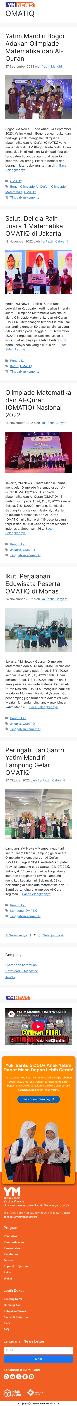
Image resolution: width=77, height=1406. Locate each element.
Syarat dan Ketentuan (21, 965)
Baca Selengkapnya (43, 707)
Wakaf (8, 1278)
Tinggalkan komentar (25, 197)
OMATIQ (16, 181)
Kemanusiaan (12, 1248)
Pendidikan (18, 360)
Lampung (17, 910)
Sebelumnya (16, 935)
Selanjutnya (53, 935)
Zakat (7, 1272)
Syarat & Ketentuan (16, 1317)
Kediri (14, 366)
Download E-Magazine (21, 971)
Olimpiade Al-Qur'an (34, 186)
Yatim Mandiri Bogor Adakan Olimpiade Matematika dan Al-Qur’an (35, 47)
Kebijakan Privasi (15, 1311)
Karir (7, 1323)
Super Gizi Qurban (16, 1266)
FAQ (6, 1329)
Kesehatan (11, 1254)
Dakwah (9, 1260)
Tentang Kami (13, 1299)
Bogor (14, 186)
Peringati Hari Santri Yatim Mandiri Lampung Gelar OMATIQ (34, 761)
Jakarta (15, 550)
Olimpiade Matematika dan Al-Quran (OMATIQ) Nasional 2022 (38, 404)
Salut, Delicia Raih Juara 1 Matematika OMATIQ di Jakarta (34, 226)
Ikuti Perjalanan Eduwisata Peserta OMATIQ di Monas (32, 583)
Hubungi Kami (13, 1305)
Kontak (10, 977)
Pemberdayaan (14, 1242)
